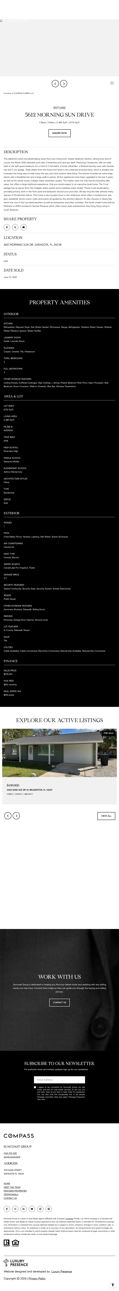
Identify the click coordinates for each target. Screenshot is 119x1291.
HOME (7, 1183)
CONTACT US (10, 1198)
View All (106, 816)
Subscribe (59, 1109)
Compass (69, 1218)
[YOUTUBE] (32, 1209)
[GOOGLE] (49, 1209)
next (63, 83)
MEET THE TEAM (12, 1187)
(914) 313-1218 (10, 1153)
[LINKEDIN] (23, 1209)
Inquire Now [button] (59, 133)
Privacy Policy (51, 1099)
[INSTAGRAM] (15, 1209)
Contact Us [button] (59, 1002)
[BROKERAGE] (40, 1209)
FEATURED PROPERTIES (15, 1191)
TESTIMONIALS (11, 1194)
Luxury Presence (61, 1271)
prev (55, 83)
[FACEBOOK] (7, 1209)
